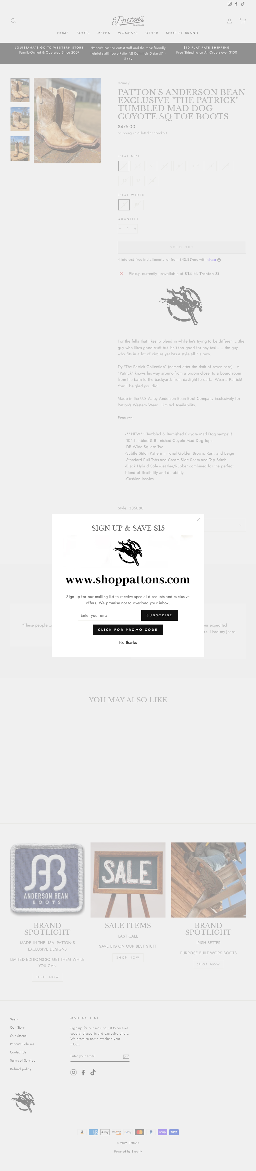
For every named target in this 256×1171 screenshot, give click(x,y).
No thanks (128, 642)
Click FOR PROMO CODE (128, 629)
